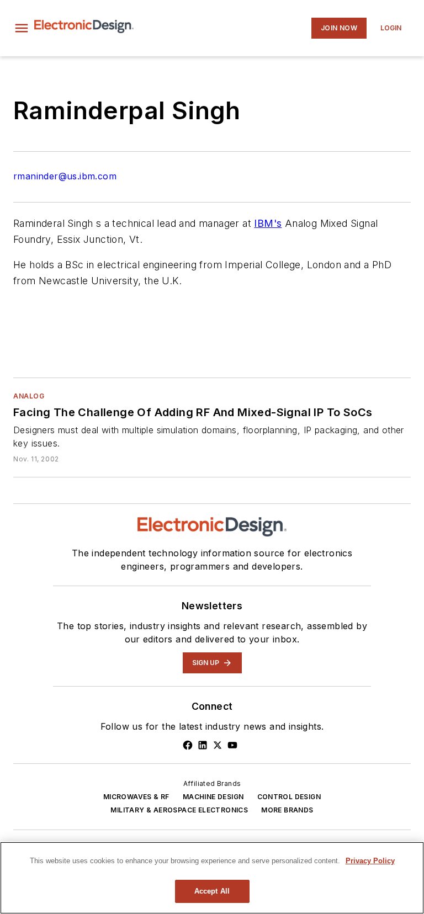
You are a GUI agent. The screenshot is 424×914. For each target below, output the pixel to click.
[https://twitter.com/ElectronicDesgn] (217, 745)
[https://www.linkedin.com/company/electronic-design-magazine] (202, 745)
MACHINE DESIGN (213, 797)
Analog (29, 396)
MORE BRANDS (287, 810)
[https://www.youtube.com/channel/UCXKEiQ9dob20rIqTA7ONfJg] (232, 745)
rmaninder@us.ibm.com (64, 176)
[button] (21, 28)
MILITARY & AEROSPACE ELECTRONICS (179, 810)
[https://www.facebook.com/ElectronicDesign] (187, 745)
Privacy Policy (370, 861)
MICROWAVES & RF (136, 797)
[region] (212, 878)
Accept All (212, 891)
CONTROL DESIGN (289, 797)
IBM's (268, 223)
